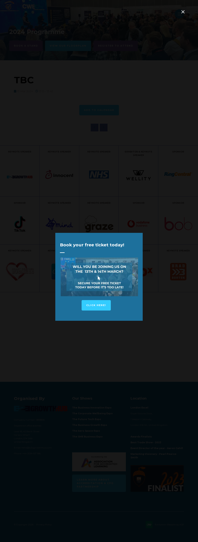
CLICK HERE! (96, 305)
